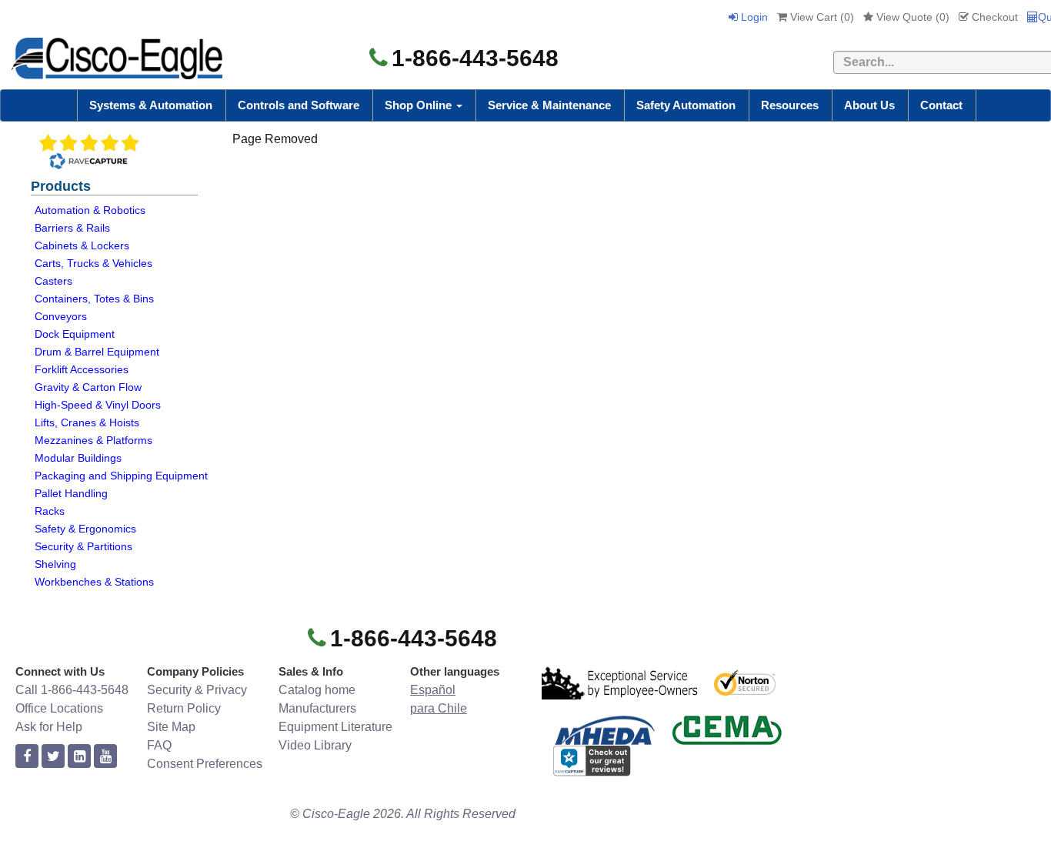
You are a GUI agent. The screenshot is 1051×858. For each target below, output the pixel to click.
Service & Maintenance (549, 105)
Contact (941, 105)
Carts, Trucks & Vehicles (93, 263)
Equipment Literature (335, 726)
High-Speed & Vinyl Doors (98, 405)
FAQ (159, 745)
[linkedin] (79, 756)
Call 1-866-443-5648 (71, 689)
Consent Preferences (204, 763)
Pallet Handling (71, 493)
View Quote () (911, 17)
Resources (790, 105)
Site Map (171, 726)
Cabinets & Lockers (82, 245)
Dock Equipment (75, 334)
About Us (869, 105)
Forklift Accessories (81, 369)
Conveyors (61, 316)
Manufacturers (317, 708)
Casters (53, 281)
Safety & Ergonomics (85, 528)
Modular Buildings (78, 458)
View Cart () (820, 17)
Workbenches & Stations (94, 582)
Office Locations (59, 708)
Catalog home (317, 689)
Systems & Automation (150, 105)
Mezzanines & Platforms (93, 440)
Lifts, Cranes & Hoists (87, 422)
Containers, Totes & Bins (94, 298)
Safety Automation (686, 105)
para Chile (438, 708)
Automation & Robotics (90, 210)
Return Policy (184, 708)
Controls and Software (298, 105)
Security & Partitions (83, 546)
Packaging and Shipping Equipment (121, 475)
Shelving (55, 564)
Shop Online (420, 105)
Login (753, 17)
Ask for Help (48, 726)
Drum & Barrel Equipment (97, 352)
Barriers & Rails (72, 228)
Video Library (315, 745)
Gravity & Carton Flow (88, 387)
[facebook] (26, 756)
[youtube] (105, 756)
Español (432, 689)
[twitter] (53, 756)
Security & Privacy (197, 689)
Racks (50, 511)
